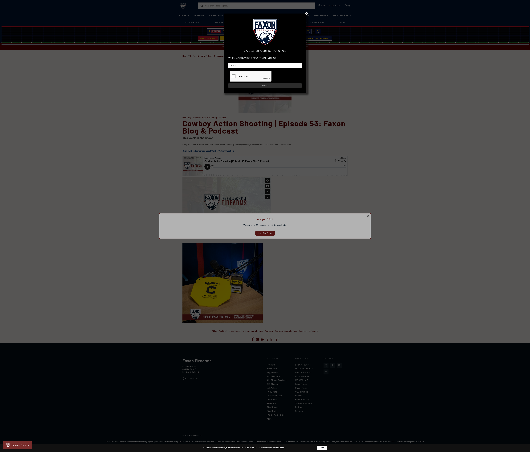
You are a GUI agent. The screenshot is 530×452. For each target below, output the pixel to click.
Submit (265, 85)
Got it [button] (322, 448)
